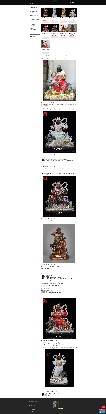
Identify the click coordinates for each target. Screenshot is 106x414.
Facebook (30, 411)
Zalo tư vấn (102, 412)
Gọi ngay (102, 409)
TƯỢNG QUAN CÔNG (34, 21)
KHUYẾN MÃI (32, 10)
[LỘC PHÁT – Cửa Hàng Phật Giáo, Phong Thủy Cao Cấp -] (55, 2)
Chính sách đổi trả (55, 405)
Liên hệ (54, 407)
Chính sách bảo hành (56, 404)
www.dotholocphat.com (48, 395)
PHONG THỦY (31, 3)
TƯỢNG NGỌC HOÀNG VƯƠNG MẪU (35, 20)
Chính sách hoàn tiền (56, 406)
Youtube (32, 411)
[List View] (76, 6)
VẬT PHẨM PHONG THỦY (33, 29)
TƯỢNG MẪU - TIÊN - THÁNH (34, 15)
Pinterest (31, 411)
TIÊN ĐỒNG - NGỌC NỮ (34, 16)
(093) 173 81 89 (72, 2)
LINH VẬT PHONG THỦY (33, 11)
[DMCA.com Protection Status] (60, 408)
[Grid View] (75, 6)
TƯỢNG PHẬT (32, 28)
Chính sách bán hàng (56, 401)
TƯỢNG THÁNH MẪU (33, 25)
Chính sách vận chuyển (56, 402)
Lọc (31, 36)
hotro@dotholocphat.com (35, 405)
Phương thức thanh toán (56, 403)
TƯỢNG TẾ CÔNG (33, 24)
